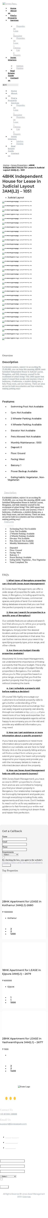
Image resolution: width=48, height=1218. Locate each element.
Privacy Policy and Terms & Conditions (22, 862)
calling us (34, 712)
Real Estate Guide (11, 73)
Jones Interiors (12, 58)
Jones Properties (19, 165)
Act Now (6, 865)
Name (4, 836)
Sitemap (27, 1196)
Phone (4, 847)
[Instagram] (10, 1098)
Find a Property (12, 16)
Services (14, 20)
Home (6, 165)
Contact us (13, 79)
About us (12, 12)
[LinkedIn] (15, 1098)
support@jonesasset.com (13, 1124)
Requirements (8, 852)
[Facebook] (6, 1098)
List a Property (17, 52)
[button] (10, 85)
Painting (19, 68)
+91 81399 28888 (8, 1114)
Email (4, 842)
